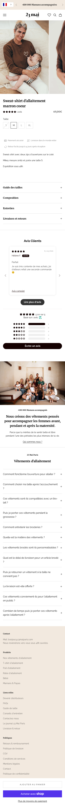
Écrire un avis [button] (32, 346)
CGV (5, 753)
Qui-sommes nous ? (32, 442)
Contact (7, 769)
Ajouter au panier (32, 784)
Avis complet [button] (18, 291)
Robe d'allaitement (12, 673)
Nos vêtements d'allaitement (17, 658)
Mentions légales (11, 764)
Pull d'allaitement (11, 668)
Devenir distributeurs (13, 698)
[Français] (7, 4)
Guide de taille (10, 708)
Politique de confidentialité (16, 774)
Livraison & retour (11, 728)
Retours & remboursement (16, 743)
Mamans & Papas (11, 683)
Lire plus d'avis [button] (32, 302)
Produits (7, 652)
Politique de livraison (13, 748)
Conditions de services (14, 759)
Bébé (5, 678)
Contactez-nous (11, 718)
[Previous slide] (5, 275)
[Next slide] (59, 275)
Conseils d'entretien (13, 713)
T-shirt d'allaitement (13, 663)
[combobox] (8, 4)
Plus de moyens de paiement (32, 801)
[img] (18, 251)
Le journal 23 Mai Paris (14, 723)
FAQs (5, 703)
